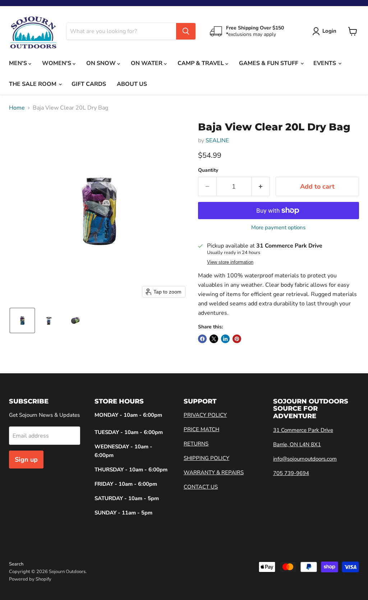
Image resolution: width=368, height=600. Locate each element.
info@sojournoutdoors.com (305, 458)
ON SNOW (101, 63)
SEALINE (217, 140)
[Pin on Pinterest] (237, 338)
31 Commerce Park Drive (303, 430)
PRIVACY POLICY (205, 415)
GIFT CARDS (89, 84)
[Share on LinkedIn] (225, 338)
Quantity (208, 170)
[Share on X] (214, 338)
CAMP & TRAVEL (201, 63)
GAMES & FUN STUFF (269, 63)
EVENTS (325, 63)
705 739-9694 (291, 473)
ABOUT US (132, 84)
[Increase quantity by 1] (261, 187)
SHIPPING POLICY (206, 458)
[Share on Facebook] (202, 338)
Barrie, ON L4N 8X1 (297, 444)
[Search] (186, 31)
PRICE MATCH (201, 429)
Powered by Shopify (30, 579)
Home (17, 108)
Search (16, 564)
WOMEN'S (57, 63)
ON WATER (147, 63)
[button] (22, 320)
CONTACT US (201, 486)
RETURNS (196, 443)
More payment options (278, 228)
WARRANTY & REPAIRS (214, 472)
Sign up (26, 459)
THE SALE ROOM (33, 84)
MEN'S (18, 63)
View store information (230, 262)
